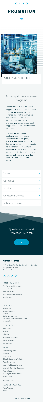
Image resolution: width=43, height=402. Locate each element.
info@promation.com (10, 268)
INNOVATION (8, 380)
